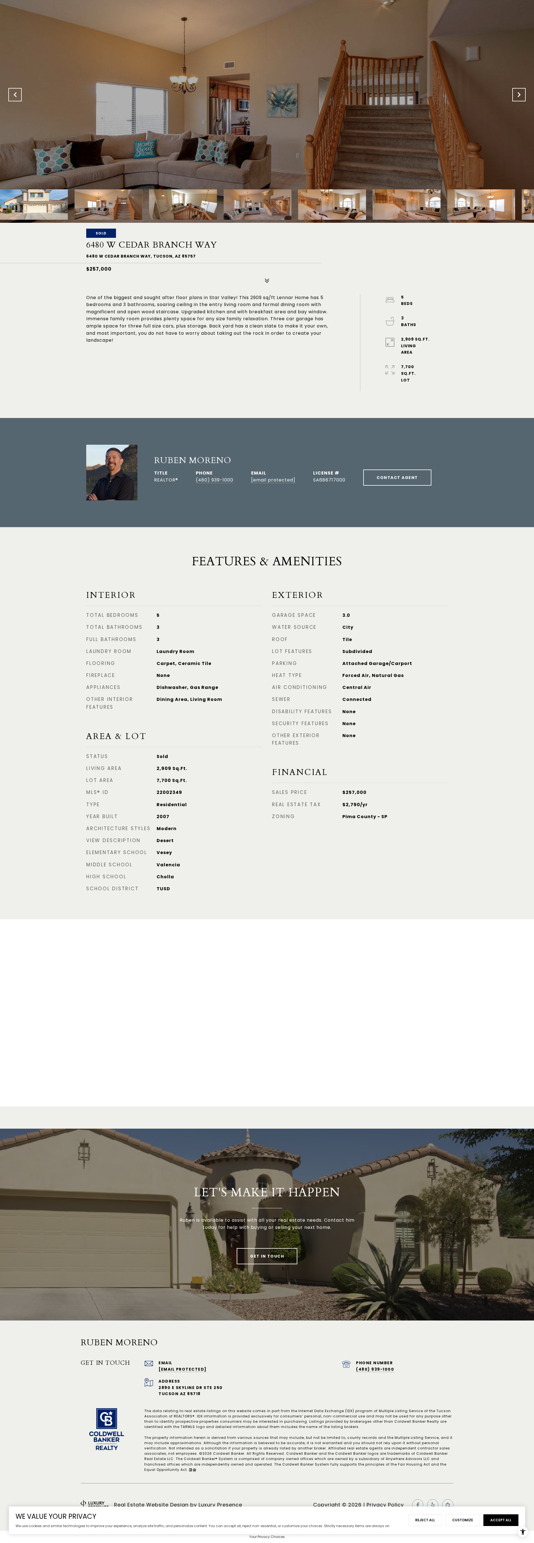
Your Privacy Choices (267, 1536)
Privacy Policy (385, 1504)
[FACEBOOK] (417, 1504)
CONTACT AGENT (397, 477)
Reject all (425, 1520)
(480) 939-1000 (214, 480)
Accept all (500, 1520)
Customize (462, 1520)
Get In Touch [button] (267, 1256)
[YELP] (432, 1504)
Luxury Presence (220, 1504)
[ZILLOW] (447, 1504)
